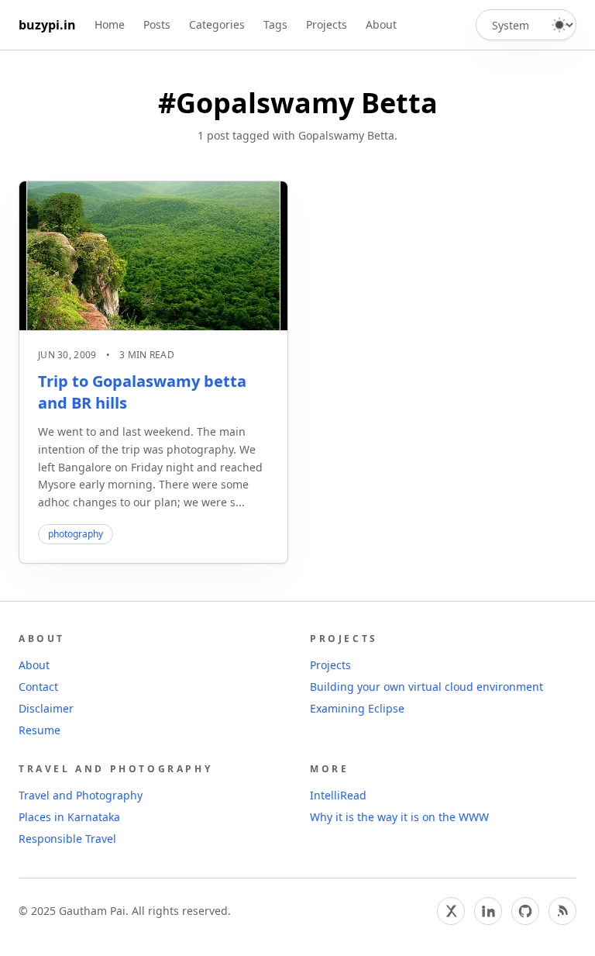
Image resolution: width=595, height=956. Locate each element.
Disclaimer (46, 708)
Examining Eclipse (357, 708)
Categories (217, 24)
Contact (38, 686)
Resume (39, 730)
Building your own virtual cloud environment (426, 686)
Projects (326, 24)
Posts (156, 24)
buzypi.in (47, 24)
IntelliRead (338, 795)
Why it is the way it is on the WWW (399, 816)
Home (110, 24)
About (381, 24)
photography (75, 533)
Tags (275, 24)
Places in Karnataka (69, 816)
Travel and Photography (81, 795)
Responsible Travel (67, 838)
